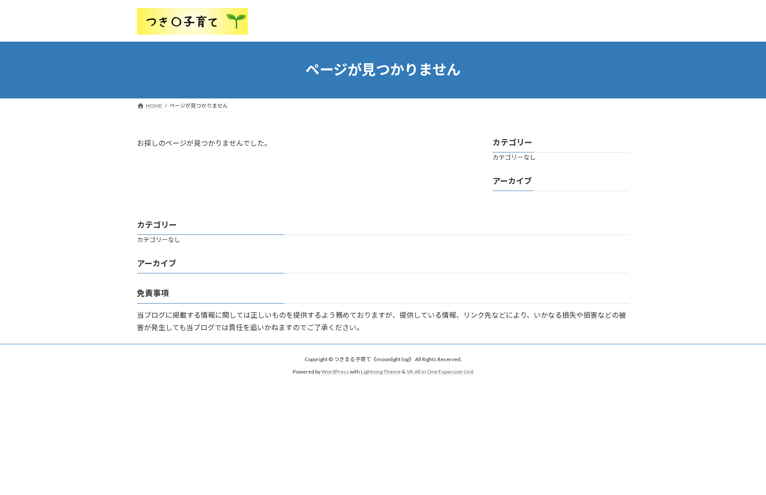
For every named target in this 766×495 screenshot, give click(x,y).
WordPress (335, 371)
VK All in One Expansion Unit (440, 371)
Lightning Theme (381, 371)
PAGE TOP (740, 472)
